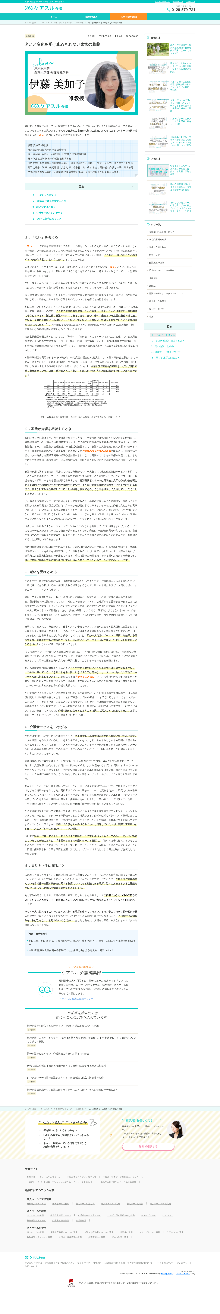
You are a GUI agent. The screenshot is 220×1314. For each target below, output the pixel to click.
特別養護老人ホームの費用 (39, 1237)
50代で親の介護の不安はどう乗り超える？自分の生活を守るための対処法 (66, 1065)
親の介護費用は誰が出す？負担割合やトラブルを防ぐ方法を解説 (180, 187)
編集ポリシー (178, 1)
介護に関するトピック (63, 22)
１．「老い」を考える (44, 194)
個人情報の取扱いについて (140, 1262)
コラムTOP (190, 1)
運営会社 (49, 1262)
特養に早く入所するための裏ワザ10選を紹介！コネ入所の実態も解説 (180, 169)
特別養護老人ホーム (36, 1220)
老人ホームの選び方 (85, 1203)
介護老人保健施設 (60, 1220)
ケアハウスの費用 (175, 1232)
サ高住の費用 (126, 1232)
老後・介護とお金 (157, 247)
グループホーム (148, 1215)
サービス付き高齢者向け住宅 (121, 1215)
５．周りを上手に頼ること (46, 218)
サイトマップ (83, 1262)
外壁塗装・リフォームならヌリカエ (43, 1176)
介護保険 (153, 277)
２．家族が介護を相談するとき (49, 200)
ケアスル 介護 (30, 22)
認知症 (152, 285)
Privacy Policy (167, 1273)
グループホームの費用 (149, 1232)
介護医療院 (81, 1220)
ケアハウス (168, 1215)
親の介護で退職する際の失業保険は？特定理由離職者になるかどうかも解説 (180, 48)
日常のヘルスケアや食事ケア (162, 270)
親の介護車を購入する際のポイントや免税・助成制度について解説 (63, 1025)
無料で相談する (148, 1146)
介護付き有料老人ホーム (89, 1215)
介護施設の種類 (156, 262)
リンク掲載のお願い (65, 1262)
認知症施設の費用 (120, 1237)
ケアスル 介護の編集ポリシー (78, 998)
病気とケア (154, 254)
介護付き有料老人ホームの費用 (98, 1232)
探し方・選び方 (156, 308)
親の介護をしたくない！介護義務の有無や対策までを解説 (58, 1053)
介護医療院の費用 (96, 1237)
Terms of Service (183, 1273)
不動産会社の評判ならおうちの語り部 (118, 1181)
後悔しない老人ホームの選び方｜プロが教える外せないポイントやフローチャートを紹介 (180, 206)
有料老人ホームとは (36, 1203)
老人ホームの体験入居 (160, 1203)
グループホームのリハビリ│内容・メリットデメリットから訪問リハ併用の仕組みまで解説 (180, 105)
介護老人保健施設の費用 (70, 1237)
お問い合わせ (31, 1265)
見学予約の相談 (128, 16)
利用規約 (97, 1262)
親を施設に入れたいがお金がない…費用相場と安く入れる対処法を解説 (180, 67)
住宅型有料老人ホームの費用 (64, 1232)
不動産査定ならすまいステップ (81, 1176)
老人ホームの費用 (157, 300)
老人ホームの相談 (135, 1203)
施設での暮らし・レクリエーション (166, 293)
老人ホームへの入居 (110, 1203)
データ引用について (164, 1262)
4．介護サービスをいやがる (47, 212)
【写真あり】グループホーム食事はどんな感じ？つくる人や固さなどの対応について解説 (180, 140)
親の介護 (80, 22)
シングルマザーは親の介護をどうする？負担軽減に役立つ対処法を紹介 (66, 1077)
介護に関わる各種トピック (161, 231)
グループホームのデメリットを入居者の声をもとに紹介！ (180, 121)
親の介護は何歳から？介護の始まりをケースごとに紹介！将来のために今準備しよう (72, 1089)
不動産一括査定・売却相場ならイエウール (123, 1176)
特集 (151, 316)
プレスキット (183, 1262)
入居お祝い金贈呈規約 (114, 1262)
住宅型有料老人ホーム (60, 1215)
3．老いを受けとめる (43, 206)
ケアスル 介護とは (162, 1)
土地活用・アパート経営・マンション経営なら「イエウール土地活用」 (60, 1181)
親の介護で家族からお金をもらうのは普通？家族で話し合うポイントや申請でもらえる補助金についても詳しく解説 (81, 1039)
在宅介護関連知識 (157, 239)
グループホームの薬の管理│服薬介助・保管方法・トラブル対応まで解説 (180, 85)
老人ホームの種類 (35, 1215)
